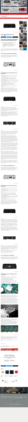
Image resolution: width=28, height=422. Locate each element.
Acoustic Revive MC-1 (2, 376)
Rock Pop (11, 397)
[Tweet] (9, 37)
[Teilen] (3, 37)
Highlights (21, 397)
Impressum (14, 404)
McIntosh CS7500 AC (7, 376)
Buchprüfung (15, 397)
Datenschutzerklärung (18, 404)
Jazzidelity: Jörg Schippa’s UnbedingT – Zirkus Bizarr (12, 381)
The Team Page (8, 404)
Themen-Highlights (24, 397)
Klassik (7, 397)
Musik (5, 397)
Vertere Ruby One (15, 376)
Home (5, 404)
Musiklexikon (18, 397)
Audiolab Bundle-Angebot (11, 376)
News (4, 35)
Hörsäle (13, 397)
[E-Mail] (15, 37)
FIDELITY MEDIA (11, 404)
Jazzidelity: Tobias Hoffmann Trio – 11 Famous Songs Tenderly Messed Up (6, 381)
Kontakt (22, 404)
